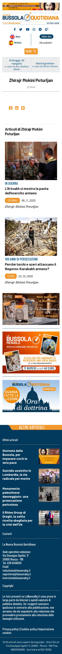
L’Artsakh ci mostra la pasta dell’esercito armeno (26, 191)
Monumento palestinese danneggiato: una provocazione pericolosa (15, 496)
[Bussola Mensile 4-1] (31, 309)
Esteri (10, 276)
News (18, 36)
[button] (31, 51)
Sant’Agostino (45, 63)
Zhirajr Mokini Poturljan (22, 206)
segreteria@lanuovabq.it (16, 574)
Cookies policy (28, 629)
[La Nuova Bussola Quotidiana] (31, 17)
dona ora (46, 36)
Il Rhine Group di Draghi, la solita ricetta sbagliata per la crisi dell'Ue (17, 518)
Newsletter (45, 43)
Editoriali (12, 200)
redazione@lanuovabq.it (16, 570)
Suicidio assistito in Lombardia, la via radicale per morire (16, 474)
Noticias (17, 42)
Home (32, 87)
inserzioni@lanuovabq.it (16, 578)
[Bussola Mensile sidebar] (31, 352)
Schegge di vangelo (16, 61)
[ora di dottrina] (31, 396)
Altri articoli (32, 427)
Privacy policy (10, 629)
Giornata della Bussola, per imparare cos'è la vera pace (14, 456)
